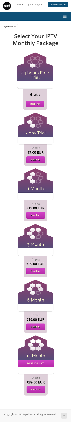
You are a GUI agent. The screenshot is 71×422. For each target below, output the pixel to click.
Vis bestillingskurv (58, 4)
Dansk (19, 4)
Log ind (29, 4)
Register (39, 4)
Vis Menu (11, 26)
